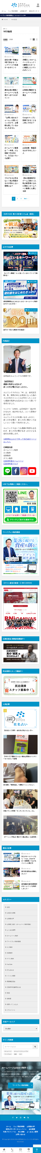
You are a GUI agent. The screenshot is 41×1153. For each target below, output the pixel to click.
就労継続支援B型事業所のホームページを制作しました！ (29, 886)
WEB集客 (14, 19)
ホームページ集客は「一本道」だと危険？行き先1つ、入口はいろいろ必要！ (11, 153)
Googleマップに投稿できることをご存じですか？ (29, 120)
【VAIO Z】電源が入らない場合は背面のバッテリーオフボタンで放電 (20, 757)
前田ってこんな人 (31, 310)
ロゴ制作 (10, 947)
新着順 (5, 39)
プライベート (11, 1010)
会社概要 (32, 1129)
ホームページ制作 (12, 936)
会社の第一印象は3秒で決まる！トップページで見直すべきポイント (11, 63)
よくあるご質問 (32, 1132)
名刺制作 (10, 953)
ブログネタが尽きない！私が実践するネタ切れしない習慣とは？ (11, 182)
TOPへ (36, 1151)
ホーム (4, 11)
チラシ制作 (10, 958)
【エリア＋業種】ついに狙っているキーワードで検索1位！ (20, 274)
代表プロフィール (9, 1132)
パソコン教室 (11, 976)
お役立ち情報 (33, 281)
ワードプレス (8, 1054)
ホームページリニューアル (21, 1051)
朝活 (8, 993)
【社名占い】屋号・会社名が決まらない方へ (18, 730)
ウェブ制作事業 (13, 11)
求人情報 (21, 1132)
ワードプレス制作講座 (14, 941)
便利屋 (9, 998)
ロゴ (20, 1054)
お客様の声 (23, 11)
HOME (6, 19)
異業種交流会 (11, 981)
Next (25, 199)
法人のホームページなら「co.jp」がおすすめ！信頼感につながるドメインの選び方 (28, 859)
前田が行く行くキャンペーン (16, 1129)
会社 (8, 907)
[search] (35, 1047)
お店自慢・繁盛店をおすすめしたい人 (29, 150)
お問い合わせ (20, 1134)
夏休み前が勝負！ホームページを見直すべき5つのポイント (11, 94)
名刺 (15, 1054)
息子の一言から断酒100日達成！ (14, 330)
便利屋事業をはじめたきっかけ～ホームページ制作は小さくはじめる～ (20, 302)
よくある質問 (11, 930)
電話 (12, 1151)
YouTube (9, 964)
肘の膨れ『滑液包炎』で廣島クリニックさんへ (19, 785)
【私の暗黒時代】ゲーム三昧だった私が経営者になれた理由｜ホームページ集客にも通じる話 (29, 184)
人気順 (11, 39)
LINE (28, 1151)
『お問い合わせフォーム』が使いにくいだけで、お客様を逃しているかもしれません (11, 123)
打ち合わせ (10, 970)
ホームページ (8, 1051)
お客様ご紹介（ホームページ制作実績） (19, 924)
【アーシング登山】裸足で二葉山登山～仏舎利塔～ (20, 837)
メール (20, 1151)
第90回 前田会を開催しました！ (29, 872)
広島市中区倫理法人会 (14, 987)
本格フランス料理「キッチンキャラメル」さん (19, 811)
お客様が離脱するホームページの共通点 (29, 92)
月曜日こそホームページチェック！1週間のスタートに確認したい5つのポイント (29, 65)
